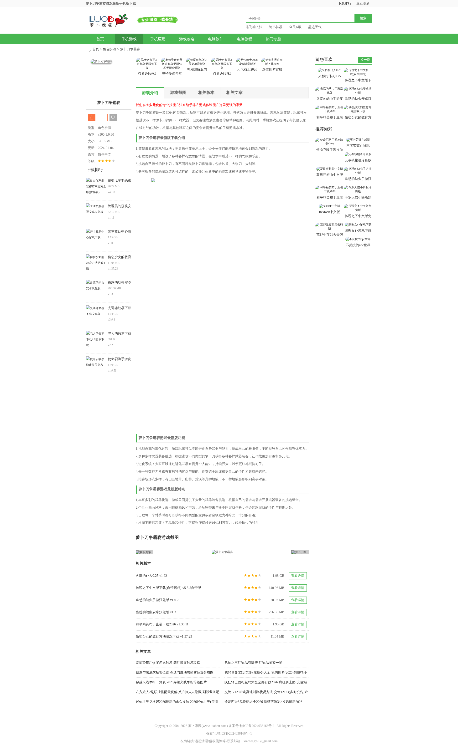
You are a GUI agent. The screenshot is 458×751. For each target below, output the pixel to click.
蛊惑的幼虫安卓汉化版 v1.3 (156, 612)
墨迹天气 (315, 27)
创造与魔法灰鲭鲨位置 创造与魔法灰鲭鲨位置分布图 (174, 672)
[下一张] (265, 552)
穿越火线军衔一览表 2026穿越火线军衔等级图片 (171, 682)
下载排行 (344, 3)
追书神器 (275, 27)
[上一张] (179, 552)
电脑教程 (244, 39)
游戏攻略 (186, 39)
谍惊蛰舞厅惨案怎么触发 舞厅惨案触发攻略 (168, 662)
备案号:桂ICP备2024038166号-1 (252, 726)
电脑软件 (215, 39)
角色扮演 (109, 49)
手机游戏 (129, 39)
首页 (100, 39)
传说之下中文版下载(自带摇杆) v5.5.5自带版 (168, 588)
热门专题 (273, 39)
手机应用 (158, 39)
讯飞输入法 (254, 27)
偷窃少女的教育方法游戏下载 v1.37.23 (164, 636)
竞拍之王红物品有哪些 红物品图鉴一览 (253, 662)
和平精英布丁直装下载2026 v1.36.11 (162, 624)
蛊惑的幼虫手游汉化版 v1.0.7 (157, 600)
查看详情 (297, 575)
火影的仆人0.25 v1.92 (151, 575)
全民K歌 (295, 27)
